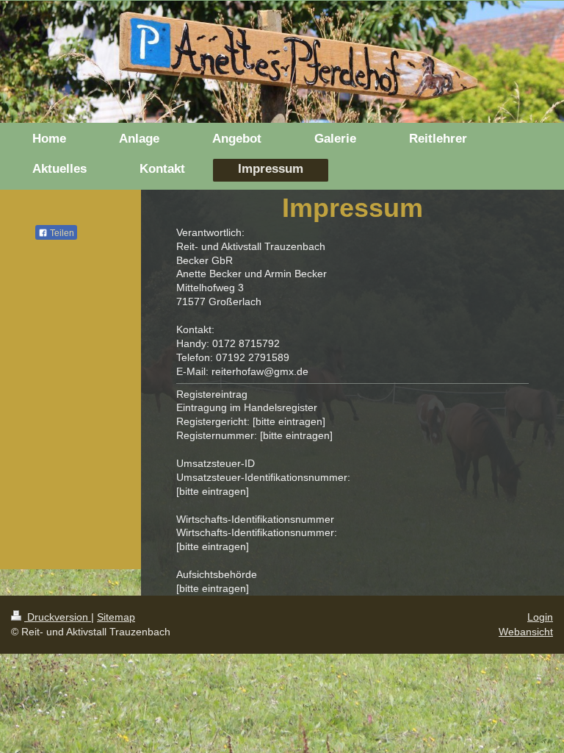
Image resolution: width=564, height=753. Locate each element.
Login (540, 617)
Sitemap (116, 617)
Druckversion (57, 617)
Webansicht (526, 632)
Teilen (61, 233)
